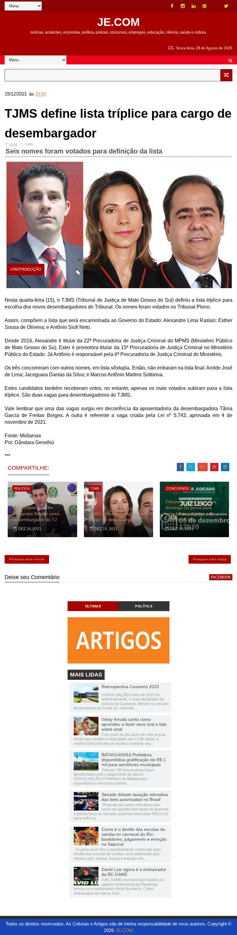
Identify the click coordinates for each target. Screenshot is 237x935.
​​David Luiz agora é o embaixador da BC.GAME (134, 872)
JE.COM (118, 22)
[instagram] (183, 6)
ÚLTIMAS (93, 606)
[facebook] (172, 6)
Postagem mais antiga (210, 559)
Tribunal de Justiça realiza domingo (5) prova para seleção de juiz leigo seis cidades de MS (190, 510)
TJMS (29, 144)
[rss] (215, 6)
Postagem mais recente (27, 559)
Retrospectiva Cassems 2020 (130, 686)
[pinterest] (204, 6)
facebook (221, 577)
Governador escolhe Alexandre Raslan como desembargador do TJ (36, 513)
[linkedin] (193, 6)
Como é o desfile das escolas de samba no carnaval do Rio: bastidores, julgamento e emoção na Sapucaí (134, 837)
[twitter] (226, 6)
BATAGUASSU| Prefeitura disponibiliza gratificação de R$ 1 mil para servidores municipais (134, 759)
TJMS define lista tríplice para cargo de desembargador (118, 516)
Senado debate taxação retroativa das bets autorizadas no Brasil (135, 797)
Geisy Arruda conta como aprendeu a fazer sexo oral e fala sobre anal (134, 724)
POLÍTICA (143, 606)
